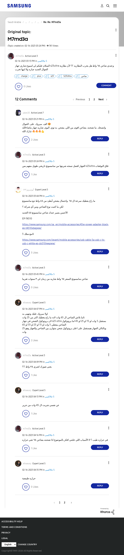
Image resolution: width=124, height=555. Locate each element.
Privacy (6, 532)
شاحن (84, 76)
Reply (100, 138)
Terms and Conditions (14, 527)
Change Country (27, 544)
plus (39, 76)
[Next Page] (70, 502)
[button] (111, 55)
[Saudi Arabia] (19, 5)
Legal (5, 538)
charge (24, 76)
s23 (52, 76)
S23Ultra (68, 76)
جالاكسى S (42, 61)
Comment (106, 85)
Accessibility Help (12, 521)
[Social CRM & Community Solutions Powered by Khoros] (107, 511)
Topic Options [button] (110, 30)
